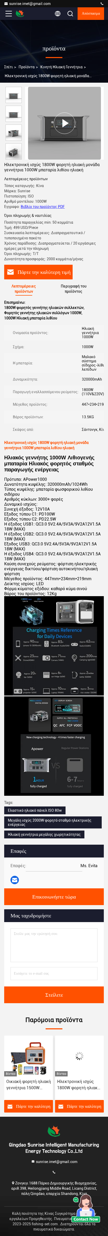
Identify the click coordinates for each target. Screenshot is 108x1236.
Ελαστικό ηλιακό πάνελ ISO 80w (35, 810)
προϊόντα (27, 67)
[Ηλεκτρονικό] (14, 880)
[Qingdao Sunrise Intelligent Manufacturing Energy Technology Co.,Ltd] (102, 4)
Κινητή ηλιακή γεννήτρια (61, 67)
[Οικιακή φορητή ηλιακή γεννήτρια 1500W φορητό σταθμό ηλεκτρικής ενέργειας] (28, 1056)
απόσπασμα (91, 13)
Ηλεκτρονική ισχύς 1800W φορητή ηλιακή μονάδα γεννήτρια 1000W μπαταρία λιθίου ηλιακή (78, 1085)
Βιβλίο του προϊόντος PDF (43, 207)
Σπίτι (8, 67)
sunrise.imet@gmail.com (30, 4)
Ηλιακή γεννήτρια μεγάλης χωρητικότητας (44, 834)
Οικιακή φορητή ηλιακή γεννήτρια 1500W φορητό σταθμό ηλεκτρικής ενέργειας (28, 1085)
